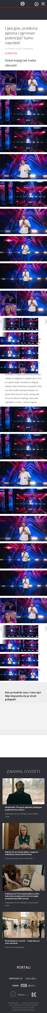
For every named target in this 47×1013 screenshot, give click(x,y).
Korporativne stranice (23, 1010)
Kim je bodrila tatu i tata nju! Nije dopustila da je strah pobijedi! (23, 696)
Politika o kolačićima (23, 1008)
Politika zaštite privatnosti (23, 1005)
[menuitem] (36, 4)
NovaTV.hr (24, 4)
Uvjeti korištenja (30, 1003)
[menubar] (36, 4)
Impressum (13, 1003)
